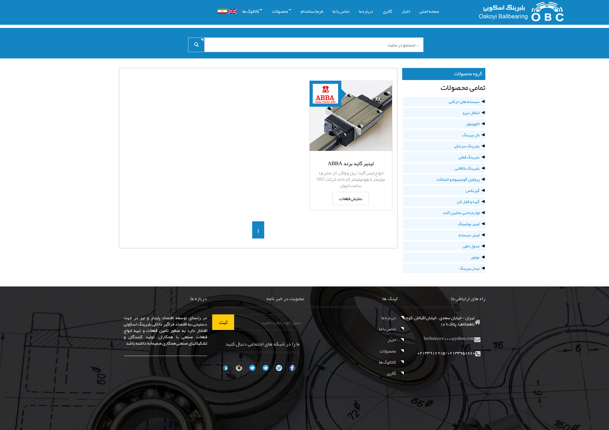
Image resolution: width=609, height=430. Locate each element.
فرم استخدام (312, 11)
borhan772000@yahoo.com (449, 338)
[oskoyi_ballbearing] (225, 368)
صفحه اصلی (429, 11)
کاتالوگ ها (250, 11)
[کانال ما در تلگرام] (265, 368)
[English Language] (232, 11)
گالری (387, 11)
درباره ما (366, 11)
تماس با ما (340, 11)
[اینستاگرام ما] (239, 368)
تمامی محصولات (463, 87)
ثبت (223, 322)
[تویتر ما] (279, 368)
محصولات (280, 11)
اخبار (406, 11)
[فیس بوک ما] (292, 368)
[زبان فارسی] (222, 11)
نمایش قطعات (350, 198)
